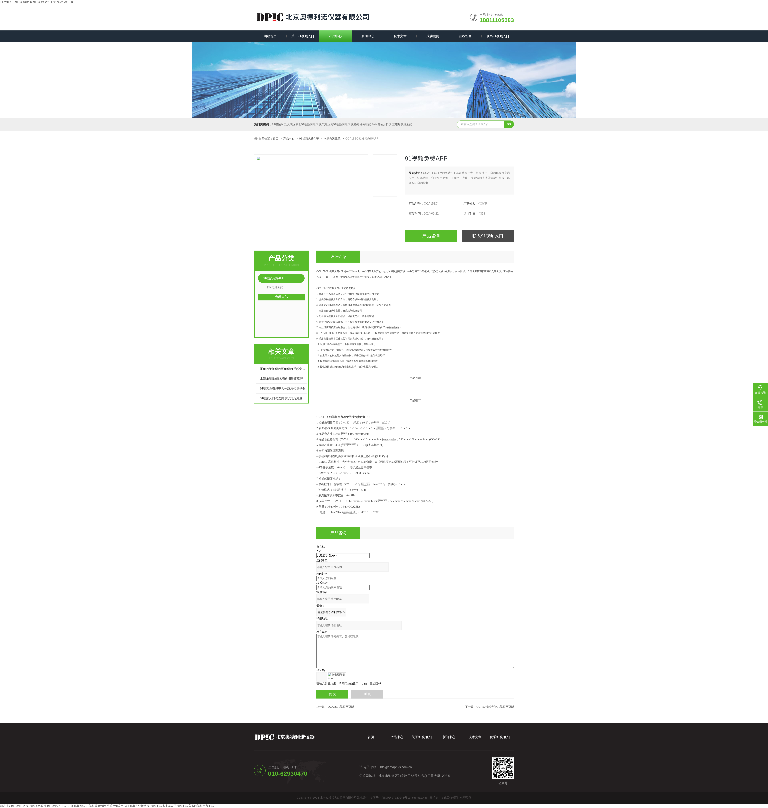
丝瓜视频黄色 (115, 805)
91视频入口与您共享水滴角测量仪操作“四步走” (283, 398)
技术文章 (400, 36)
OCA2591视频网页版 (341, 706)
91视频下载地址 (157, 805)
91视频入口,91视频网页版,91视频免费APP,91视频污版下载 (36, 2)
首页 (275, 138)
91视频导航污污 (96, 805)
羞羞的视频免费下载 (201, 805)
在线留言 (465, 36)
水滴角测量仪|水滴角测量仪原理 (281, 378)
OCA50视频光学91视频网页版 (495, 706)
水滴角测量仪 (332, 138)
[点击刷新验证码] (337, 675)
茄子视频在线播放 (135, 805)
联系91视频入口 (497, 36)
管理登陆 (465, 797)
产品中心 (335, 36)
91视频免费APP (309, 138)
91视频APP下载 (57, 805)
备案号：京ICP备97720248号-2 (390, 797)
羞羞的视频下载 (178, 805)
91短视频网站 (76, 805)
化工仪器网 (451, 797)
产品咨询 (431, 235)
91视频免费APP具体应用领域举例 (282, 388)
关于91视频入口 (302, 36)
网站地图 (5, 805)
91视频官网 (18, 805)
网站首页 (270, 36)
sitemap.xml (419, 797)
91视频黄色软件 (36, 805)
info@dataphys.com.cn (395, 767)
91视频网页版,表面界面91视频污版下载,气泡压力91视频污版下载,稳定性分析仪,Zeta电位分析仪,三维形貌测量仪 (342, 124)
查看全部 (281, 297)
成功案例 (432, 36)
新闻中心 (367, 36)
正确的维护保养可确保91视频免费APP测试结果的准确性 (283, 368)
